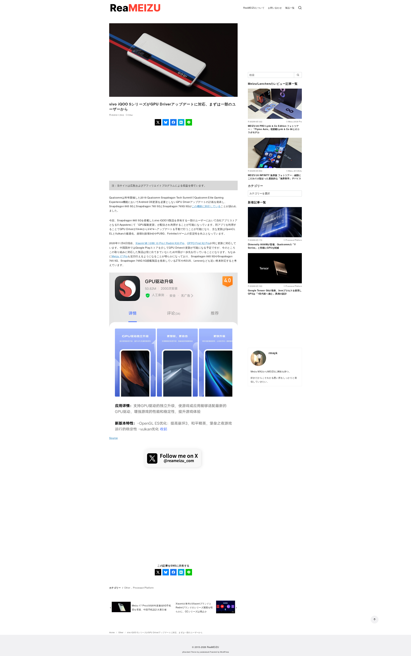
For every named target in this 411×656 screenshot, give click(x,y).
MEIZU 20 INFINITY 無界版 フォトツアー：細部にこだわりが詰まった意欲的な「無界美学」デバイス (274, 177)
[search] (298, 75)
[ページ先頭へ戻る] (374, 619)
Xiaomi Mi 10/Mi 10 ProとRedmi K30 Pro (160, 243)
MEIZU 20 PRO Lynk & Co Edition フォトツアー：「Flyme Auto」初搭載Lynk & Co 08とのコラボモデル (274, 129)
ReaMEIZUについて (253, 7)
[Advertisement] (173, 153)
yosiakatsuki (204, 652)
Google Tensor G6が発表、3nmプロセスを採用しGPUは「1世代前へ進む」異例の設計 (275, 292)
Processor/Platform (143, 587)
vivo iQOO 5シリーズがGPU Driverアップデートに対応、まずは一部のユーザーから (164, 632)
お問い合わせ (275, 7)
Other (130, 115)
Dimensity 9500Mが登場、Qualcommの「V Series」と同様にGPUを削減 (272, 246)
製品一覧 (290, 7)
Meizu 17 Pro (120, 256)
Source (113, 438)
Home (112, 632)
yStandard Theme (189, 652)
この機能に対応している (206, 206)
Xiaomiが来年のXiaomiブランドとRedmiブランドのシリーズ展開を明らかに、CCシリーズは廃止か (194, 607)
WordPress (224, 652)
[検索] (300, 8)
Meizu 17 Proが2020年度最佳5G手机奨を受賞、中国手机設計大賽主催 (151, 607)
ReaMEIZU (213, 647)
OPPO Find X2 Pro (198, 243)
